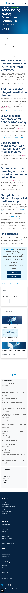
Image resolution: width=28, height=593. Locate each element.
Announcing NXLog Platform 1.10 (10, 440)
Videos (4, 531)
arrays (20, 83)
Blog (3, 527)
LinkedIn (6, 301)
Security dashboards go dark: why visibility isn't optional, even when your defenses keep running (14, 409)
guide (6, 162)
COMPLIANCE (6, 476)
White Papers (5, 529)
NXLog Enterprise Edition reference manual (13, 137)
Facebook (6, 296)
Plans (3, 516)
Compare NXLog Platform (8, 543)
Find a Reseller (5, 552)
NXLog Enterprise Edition (10, 283)
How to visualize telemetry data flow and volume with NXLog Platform (12, 403)
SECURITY (5, 480)
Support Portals (6, 570)
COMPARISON (6, 474)
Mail (21, 301)
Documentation (6, 524)
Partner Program (6, 554)
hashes (2, 85)
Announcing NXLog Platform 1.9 (9, 444)
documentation (5, 191)
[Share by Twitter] (3, 29)
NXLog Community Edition (8, 506)
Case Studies (5, 536)
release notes (6, 239)
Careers (4, 567)
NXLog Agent (5, 504)
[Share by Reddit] (9, 29)
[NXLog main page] (10, 3)
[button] (3, 3)
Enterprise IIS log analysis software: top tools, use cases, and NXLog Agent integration (13, 393)
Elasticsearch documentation (13, 110)
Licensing (4, 513)
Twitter (15, 296)
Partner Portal (5, 556)
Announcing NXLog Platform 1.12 (10, 398)
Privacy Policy (4, 588)
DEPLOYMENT (6, 478)
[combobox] (12, 372)
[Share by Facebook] (5, 29)
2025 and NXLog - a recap (8, 436)
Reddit (14, 301)
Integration (5, 509)
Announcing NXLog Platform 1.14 (10, 383)
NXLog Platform (8, 249)
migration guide (18, 218)
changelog (19, 239)
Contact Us (5, 572)
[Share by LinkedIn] (6, 29)
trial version (14, 216)
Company (4, 565)
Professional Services (7, 511)
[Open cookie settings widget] (2, 590)
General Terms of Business (15, 588)
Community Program (7, 538)
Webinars (4, 534)
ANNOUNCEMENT (7, 472)
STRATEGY (5, 485)
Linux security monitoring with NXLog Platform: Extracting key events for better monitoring (13, 430)
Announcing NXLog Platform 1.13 (10, 388)
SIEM (4, 482)
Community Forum (6, 541)
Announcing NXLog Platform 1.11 (9, 420)
